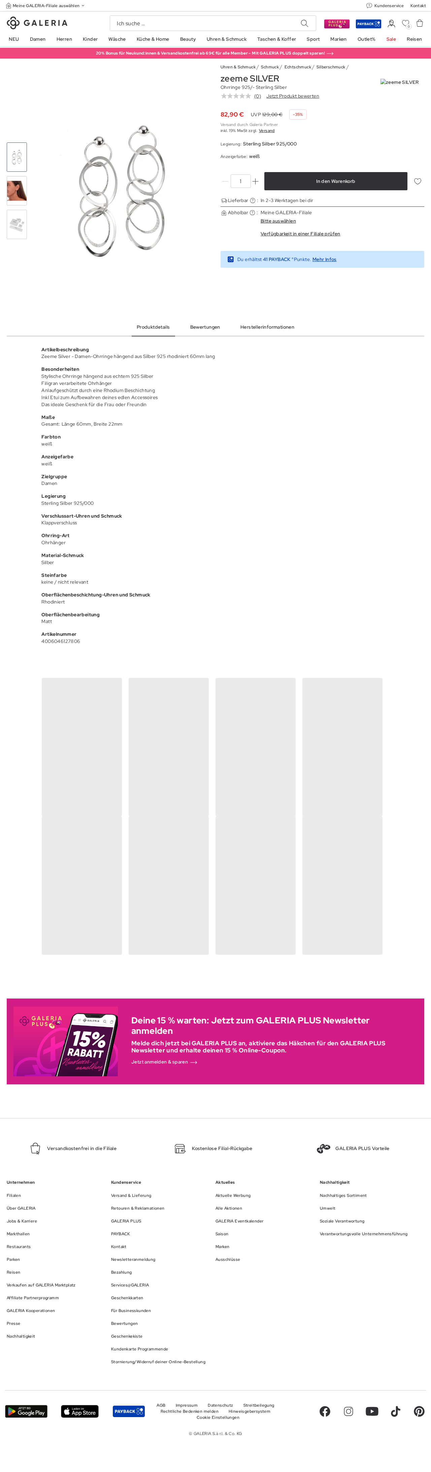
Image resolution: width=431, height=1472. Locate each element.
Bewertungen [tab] (205, 327)
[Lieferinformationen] (252, 200)
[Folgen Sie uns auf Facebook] (325, 1411)
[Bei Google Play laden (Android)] (26, 1411)
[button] (46, 5)
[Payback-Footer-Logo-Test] (128, 1411)
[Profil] (391, 23)
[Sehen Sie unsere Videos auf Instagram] (348, 1411)
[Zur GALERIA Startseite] (37, 24)
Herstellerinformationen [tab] (267, 327)
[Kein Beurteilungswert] (237, 96)
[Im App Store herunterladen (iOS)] (80, 1411)
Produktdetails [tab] (153, 327)
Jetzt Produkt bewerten (292, 96)
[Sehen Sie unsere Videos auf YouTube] (372, 1411)
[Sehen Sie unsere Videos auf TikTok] (395, 1411)
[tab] (122, 191)
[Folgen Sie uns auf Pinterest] (419, 1411)
